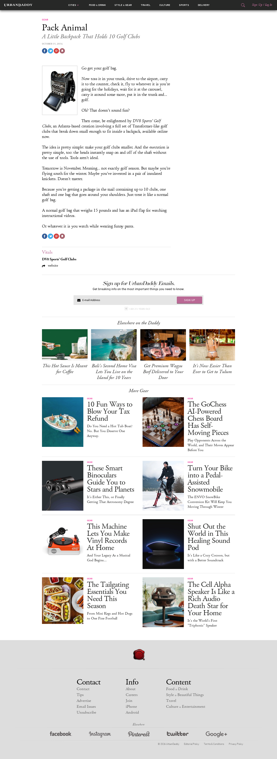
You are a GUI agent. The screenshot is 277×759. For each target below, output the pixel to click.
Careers (131, 695)
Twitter (178, 734)
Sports (184, 5)
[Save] (62, 50)
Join (129, 700)
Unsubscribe (86, 712)
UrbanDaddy (18, 5)
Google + (216, 734)
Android (132, 712)
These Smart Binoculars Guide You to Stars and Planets (110, 478)
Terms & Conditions (214, 743)
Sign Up (257, 5)
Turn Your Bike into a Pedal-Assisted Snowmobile (210, 478)
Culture (164, 5)
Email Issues (86, 706)
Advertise (84, 700)
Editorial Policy (191, 743)
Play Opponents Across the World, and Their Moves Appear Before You (211, 445)
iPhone (131, 706)
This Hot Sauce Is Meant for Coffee (64, 369)
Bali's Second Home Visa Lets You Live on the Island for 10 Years (114, 372)
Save (56, 50)
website (52, 265)
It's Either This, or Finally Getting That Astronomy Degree (110, 499)
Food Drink (97, 5)
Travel (145, 5)
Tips (80, 695)
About (130, 689)
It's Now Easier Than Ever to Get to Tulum (212, 369)
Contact (83, 689)
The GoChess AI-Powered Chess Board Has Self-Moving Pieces (208, 418)
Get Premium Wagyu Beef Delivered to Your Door (163, 372)
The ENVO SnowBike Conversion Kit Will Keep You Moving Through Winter (210, 502)
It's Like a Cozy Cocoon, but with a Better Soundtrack (209, 558)
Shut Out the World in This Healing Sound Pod (209, 537)
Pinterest (139, 734)
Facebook (61, 734)
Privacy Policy (236, 743)
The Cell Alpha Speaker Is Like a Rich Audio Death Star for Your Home (211, 599)
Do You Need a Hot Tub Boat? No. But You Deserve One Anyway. (109, 431)
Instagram (100, 734)
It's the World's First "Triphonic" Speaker (202, 623)
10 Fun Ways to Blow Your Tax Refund (109, 411)
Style (123, 5)
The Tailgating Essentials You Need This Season (108, 595)
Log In (268, 5)
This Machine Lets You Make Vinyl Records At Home (108, 537)
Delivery (204, 5)
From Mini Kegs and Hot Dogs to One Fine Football (109, 616)
